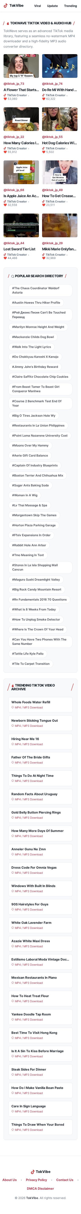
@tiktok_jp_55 (52, 137)
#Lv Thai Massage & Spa (29, 505)
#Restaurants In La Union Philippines (38, 425)
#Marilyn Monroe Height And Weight (38, 327)
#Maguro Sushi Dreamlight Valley (36, 579)
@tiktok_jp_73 (14, 84)
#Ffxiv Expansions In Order (31, 535)
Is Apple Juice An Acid (21, 196)
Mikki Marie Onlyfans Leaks (59, 249)
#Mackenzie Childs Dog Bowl (33, 337)
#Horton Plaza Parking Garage (34, 525)
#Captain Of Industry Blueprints (35, 465)
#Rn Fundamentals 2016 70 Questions (39, 599)
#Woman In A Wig (24, 495)
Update (52, 6)
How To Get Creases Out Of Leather (59, 196)
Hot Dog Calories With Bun (59, 143)
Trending (70, 6)
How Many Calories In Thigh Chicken (21, 143)
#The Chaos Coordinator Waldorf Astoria (35, 290)
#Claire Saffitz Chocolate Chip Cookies (40, 377)
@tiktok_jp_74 (52, 84)
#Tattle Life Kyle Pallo (27, 654)
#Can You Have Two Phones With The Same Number (39, 642)
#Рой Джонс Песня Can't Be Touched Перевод (38, 315)
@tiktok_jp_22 (14, 137)
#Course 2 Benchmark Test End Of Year (37, 403)
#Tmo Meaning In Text (28, 555)
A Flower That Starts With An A (21, 90)
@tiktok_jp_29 (52, 243)
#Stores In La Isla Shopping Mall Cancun (35, 567)
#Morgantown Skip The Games (34, 515)
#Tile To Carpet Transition (31, 664)
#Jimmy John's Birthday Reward (35, 367)
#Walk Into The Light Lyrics (31, 347)
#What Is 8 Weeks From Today (34, 609)
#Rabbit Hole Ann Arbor (29, 545)
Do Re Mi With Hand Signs (59, 90)
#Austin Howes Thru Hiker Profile (36, 302)
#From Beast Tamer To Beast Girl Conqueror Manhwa (35, 389)
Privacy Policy (36, 1180)
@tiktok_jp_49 (52, 190)
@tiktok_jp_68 (14, 190)
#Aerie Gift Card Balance (30, 455)
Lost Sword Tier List (19, 249)
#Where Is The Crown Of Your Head (37, 629)
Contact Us (64, 1180)
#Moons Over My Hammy (30, 445)
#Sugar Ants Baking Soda (30, 485)
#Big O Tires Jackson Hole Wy (33, 415)
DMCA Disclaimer (40, 1188)
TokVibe (32, 1198)
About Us (9, 1180)
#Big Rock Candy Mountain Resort (36, 589)
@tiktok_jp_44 (14, 243)
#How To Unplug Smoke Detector (36, 619)
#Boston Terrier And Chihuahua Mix (37, 475)
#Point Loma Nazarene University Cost (40, 435)
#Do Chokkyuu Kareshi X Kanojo (35, 357)
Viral (37, 6)
